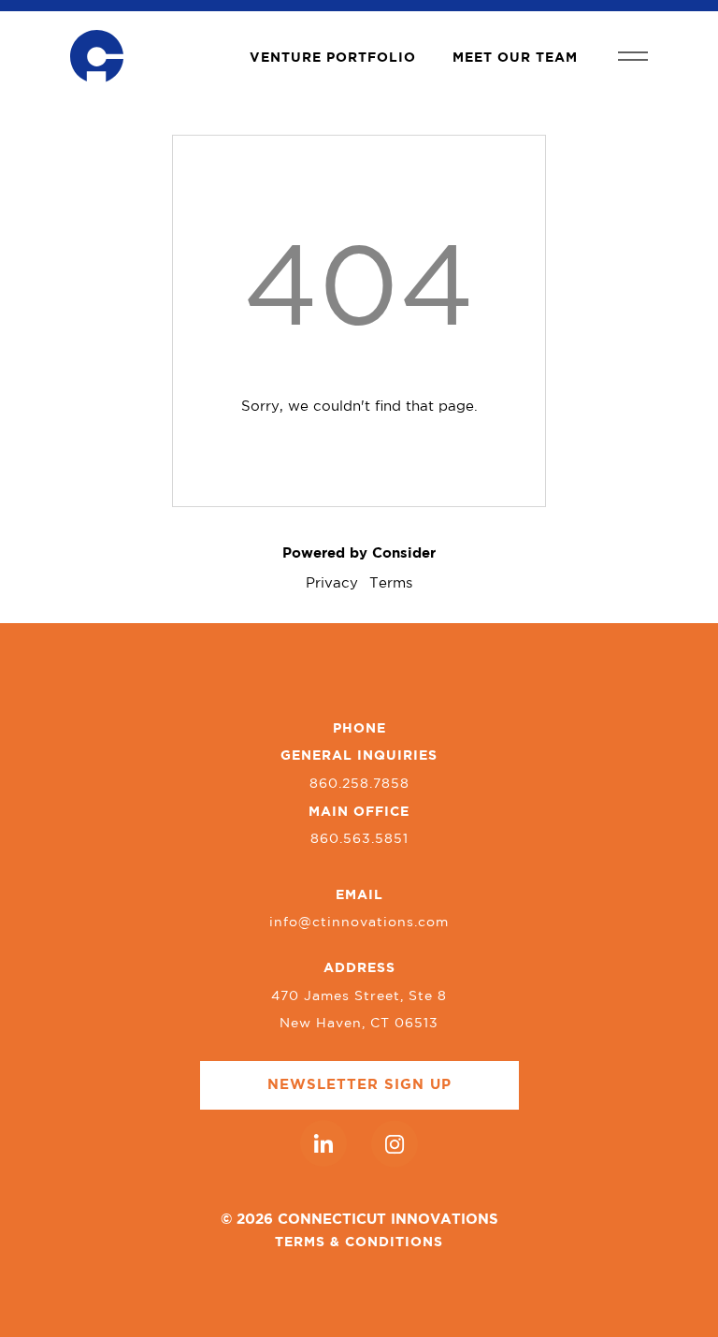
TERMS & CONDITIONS (359, 1242)
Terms (390, 583)
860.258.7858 (359, 784)
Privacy (332, 583)
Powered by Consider (359, 553)
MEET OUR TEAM (515, 58)
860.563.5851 (359, 839)
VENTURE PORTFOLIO (333, 58)
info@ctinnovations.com (359, 922)
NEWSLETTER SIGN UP (359, 1085)
